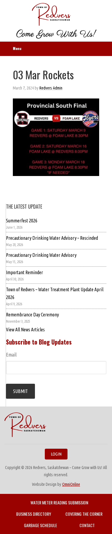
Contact (87, 525)
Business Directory (33, 514)
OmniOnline (71, 484)
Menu (17, 48)
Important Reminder (24, 272)
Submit (20, 391)
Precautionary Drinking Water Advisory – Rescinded (52, 238)
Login (56, 453)
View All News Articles (25, 329)
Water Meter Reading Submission (59, 502)
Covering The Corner (83, 514)
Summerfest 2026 (21, 220)
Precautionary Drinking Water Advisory (41, 255)
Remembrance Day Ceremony (32, 314)
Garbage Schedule (40, 525)
